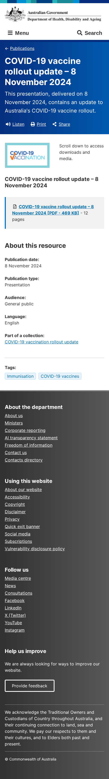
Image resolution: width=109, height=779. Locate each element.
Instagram (15, 630)
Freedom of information (28, 445)
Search (93, 33)
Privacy (12, 519)
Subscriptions (18, 541)
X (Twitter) (15, 615)
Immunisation (20, 376)
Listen (18, 124)
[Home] (54, 14)
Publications (22, 48)
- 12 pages (53, 213)
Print (41, 124)
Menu (21, 33)
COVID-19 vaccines (60, 376)
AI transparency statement (31, 437)
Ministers (14, 423)
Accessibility (17, 497)
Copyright (15, 504)
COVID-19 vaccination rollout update (41, 341)
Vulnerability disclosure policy (35, 548)
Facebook (15, 600)
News (10, 585)
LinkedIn (13, 607)
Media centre (18, 578)
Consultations (18, 593)
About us (14, 415)
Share (64, 124)
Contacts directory (24, 460)
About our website (23, 489)
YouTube (13, 622)
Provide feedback (29, 685)
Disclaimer (15, 511)
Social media (17, 534)
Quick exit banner (22, 526)
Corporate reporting (25, 430)
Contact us (16, 452)
